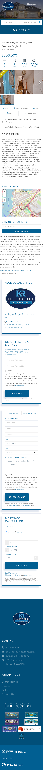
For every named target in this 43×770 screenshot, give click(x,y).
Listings (7, 271)
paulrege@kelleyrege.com (20, 651)
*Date (7, 439)
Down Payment (11, 546)
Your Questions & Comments (16, 457)
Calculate (21, 565)
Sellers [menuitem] (5, 690)
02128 (29, 271)
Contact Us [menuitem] (8, 694)
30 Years (10, 532)
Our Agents (18, 327)
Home (2, 271)
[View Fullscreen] (4, 200)
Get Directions (21, 231)
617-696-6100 (23, 30)
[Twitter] (22, 706)
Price (7, 539)
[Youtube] (11, 706)
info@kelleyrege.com (17, 655)
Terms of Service (25, 505)
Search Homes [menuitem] (10, 681)
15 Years (20, 532)
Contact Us (9, 327)
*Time (7, 448)
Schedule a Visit (29, 413)
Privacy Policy (19, 385)
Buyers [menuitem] (6, 686)
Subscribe (17, 393)
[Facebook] (5, 706)
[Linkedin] (28, 706)
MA (12, 271)
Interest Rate (10, 554)
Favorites (32, 4)
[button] (39, 22)
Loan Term (9, 527)
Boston (23, 271)
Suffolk (17, 271)
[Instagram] (16, 706)
